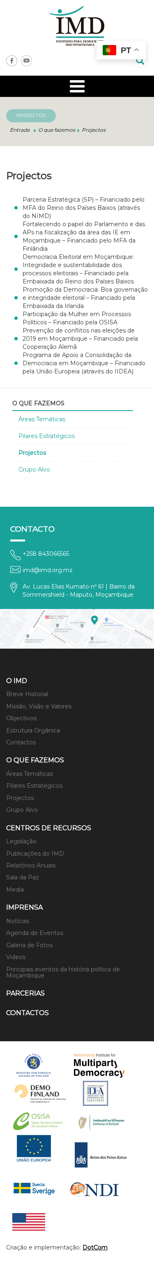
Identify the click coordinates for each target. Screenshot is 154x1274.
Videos (15, 957)
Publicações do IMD (35, 853)
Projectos (32, 452)
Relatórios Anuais (30, 865)
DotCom (95, 1247)
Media (15, 889)
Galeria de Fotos (29, 945)
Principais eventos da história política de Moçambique (63, 972)
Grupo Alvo (34, 469)
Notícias (17, 921)
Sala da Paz (22, 877)
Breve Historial (27, 694)
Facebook (11, 60)
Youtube (26, 60)
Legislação (21, 841)
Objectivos (21, 718)
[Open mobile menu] (77, 86)
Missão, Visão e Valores (38, 706)
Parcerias (25, 993)
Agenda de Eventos (34, 933)
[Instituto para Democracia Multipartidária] (77, 26)
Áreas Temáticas (41, 419)
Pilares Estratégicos (46, 436)
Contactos (21, 742)
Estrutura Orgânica (33, 730)
